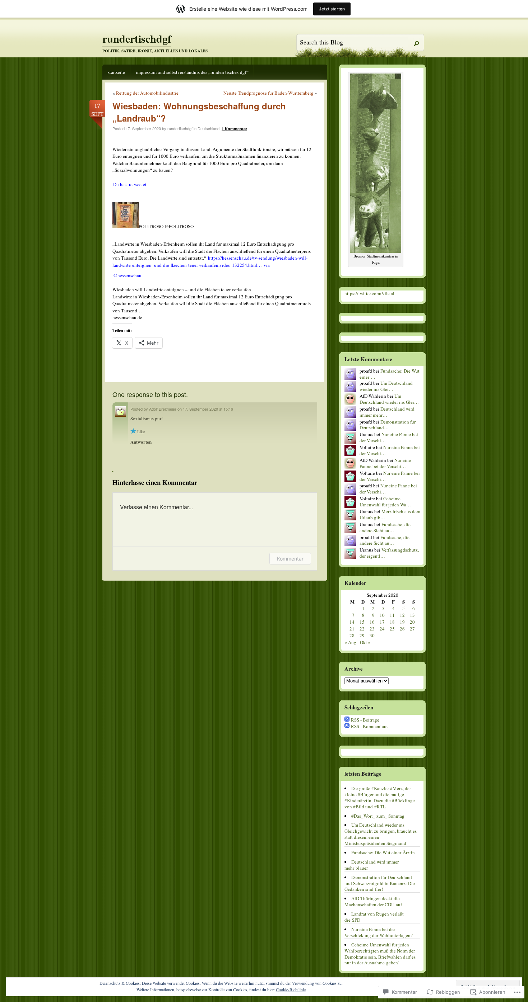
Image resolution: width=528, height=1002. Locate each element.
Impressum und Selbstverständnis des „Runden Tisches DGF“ (192, 72)
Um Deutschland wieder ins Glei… (386, 386)
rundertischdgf (136, 38)
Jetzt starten (332, 8)
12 (402, 615)
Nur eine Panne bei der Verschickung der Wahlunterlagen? (378, 932)
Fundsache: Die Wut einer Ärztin (383, 852)
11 (392, 615)
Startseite (116, 72)
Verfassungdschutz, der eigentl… (389, 553)
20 (412, 622)
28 (352, 635)
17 (382, 622)
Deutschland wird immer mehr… (387, 412)
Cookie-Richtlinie (291, 989)
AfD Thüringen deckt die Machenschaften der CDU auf (373, 901)
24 (382, 628)
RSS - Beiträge (365, 720)
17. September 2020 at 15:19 (208, 409)
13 (412, 615)
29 (362, 635)
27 (412, 628)
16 (372, 622)
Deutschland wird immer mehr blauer (371, 865)
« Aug (350, 642)
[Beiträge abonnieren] (346, 720)
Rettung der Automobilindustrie (147, 93)
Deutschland (208, 128)
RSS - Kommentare (369, 726)
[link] (129, 184)
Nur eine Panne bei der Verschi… (389, 437)
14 (352, 622)
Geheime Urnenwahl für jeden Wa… (385, 501)
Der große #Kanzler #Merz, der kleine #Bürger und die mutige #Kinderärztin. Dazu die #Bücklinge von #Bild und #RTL (379, 797)
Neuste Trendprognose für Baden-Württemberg (268, 93)
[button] (214, 237)
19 (402, 622)
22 (362, 628)
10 (382, 615)
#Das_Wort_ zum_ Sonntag (377, 816)
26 (402, 628)
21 (352, 628)
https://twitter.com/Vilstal (369, 293)
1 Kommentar (234, 128)
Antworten (141, 441)
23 (372, 628)
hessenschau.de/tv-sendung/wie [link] (209, 261)
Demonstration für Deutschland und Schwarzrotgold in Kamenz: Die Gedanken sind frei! (379, 883)
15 (362, 622)
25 (392, 628)
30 (372, 635)
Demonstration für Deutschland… (388, 425)
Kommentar (290, 559)
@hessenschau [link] (127, 275)
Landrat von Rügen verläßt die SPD (374, 917)
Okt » (365, 642)
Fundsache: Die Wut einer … (390, 374)
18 (392, 622)
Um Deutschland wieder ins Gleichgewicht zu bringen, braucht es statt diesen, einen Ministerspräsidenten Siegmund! (380, 834)
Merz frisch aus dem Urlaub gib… (390, 514)
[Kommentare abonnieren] (346, 726)
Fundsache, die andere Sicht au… (385, 527)
